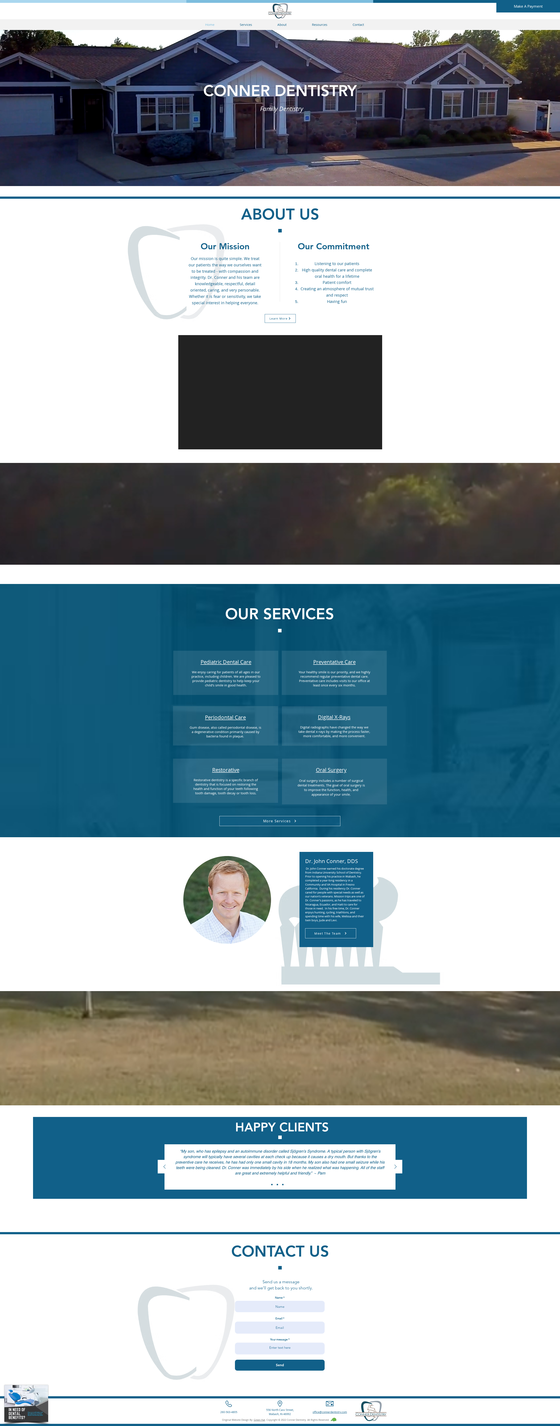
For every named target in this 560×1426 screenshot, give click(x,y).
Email (278, 1318)
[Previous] (164, 1167)
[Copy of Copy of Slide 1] (283, 1184)
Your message (279, 1339)
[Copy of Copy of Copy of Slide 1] (288, 1184)
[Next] (395, 1167)
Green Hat (259, 1419)
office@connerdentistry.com (330, 1412)
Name (279, 1297)
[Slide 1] (272, 1184)
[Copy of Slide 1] (277, 1184)
